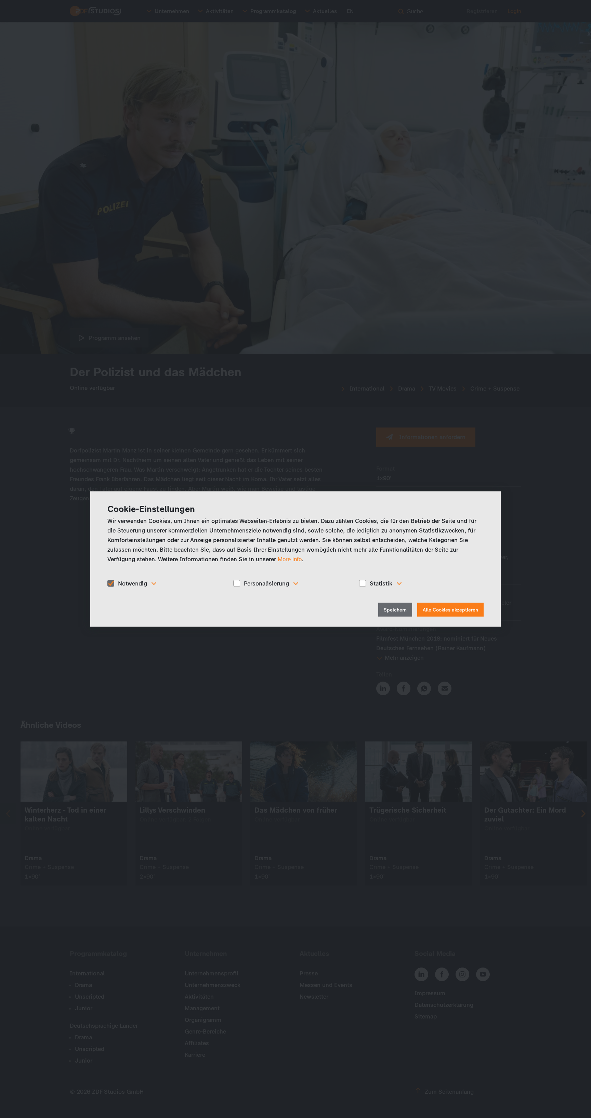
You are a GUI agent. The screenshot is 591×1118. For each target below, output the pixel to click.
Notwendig (132, 583)
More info (290, 559)
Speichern (395, 610)
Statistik (381, 583)
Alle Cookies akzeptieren (450, 610)
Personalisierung (266, 583)
